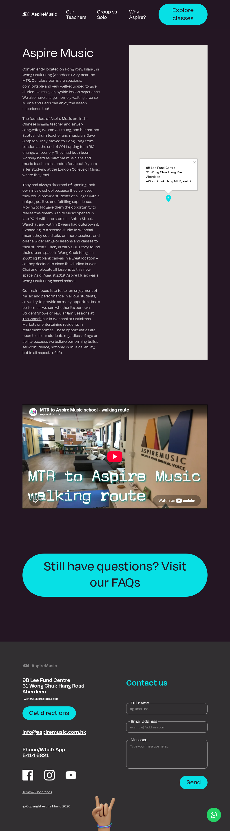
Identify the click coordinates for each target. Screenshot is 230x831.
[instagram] (49, 775)
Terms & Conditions (37, 792)
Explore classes (183, 14)
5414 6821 (35, 755)
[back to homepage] (39, 14)
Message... (140, 739)
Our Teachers (76, 14)
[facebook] (27, 775)
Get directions (49, 712)
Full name (140, 702)
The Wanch (32, 319)
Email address (144, 721)
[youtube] (71, 775)
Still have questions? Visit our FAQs (115, 573)
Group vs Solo (107, 14)
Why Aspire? (137, 14)
